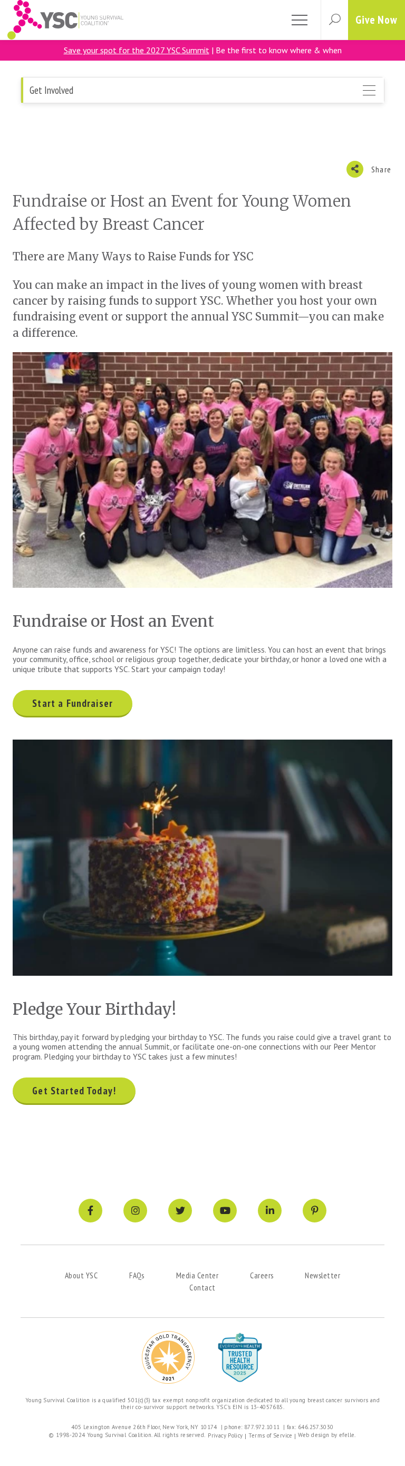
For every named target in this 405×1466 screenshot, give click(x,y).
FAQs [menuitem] (136, 1275)
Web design (314, 1435)
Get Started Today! (74, 1090)
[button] (334, 20)
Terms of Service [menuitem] (270, 1435)
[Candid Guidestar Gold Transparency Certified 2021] (168, 1357)
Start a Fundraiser (72, 703)
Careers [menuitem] (261, 1275)
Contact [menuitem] (202, 1287)
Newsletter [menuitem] (322, 1275)
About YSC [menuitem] (81, 1275)
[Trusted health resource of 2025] (240, 1357)
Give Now (376, 20)
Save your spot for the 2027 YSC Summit (136, 50)
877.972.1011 (262, 1427)
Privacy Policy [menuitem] (225, 1435)
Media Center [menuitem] (197, 1275)
